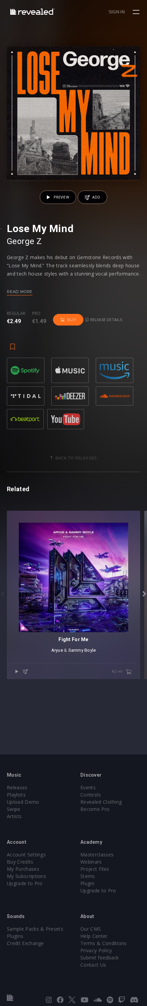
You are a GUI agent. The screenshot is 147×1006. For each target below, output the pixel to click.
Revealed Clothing (101, 802)
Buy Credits (20, 861)
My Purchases (23, 869)
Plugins (15, 936)
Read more (19, 291)
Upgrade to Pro (24, 883)
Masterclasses (96, 854)
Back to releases (76, 458)
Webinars (91, 861)
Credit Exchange (25, 943)
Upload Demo (23, 802)
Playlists (16, 794)
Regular (16, 313)
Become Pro (94, 809)
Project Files (94, 869)
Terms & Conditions (103, 943)
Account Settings (26, 854)
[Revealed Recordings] (32, 11)
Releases (17, 787)
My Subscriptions (26, 876)
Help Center (94, 936)
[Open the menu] (137, 12)
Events (88, 787)
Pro (36, 313)
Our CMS (90, 929)
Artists (14, 816)
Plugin (87, 883)
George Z (24, 241)
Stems (87, 876)
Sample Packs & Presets (35, 929)
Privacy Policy (96, 950)
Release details (105, 319)
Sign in (117, 12)
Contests (90, 794)
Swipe (14, 809)
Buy (71, 319)
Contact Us (93, 965)
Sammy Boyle (82, 650)
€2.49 (117, 671)
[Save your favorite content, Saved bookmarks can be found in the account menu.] (12, 343)
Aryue (57, 650)
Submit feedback (99, 957)
